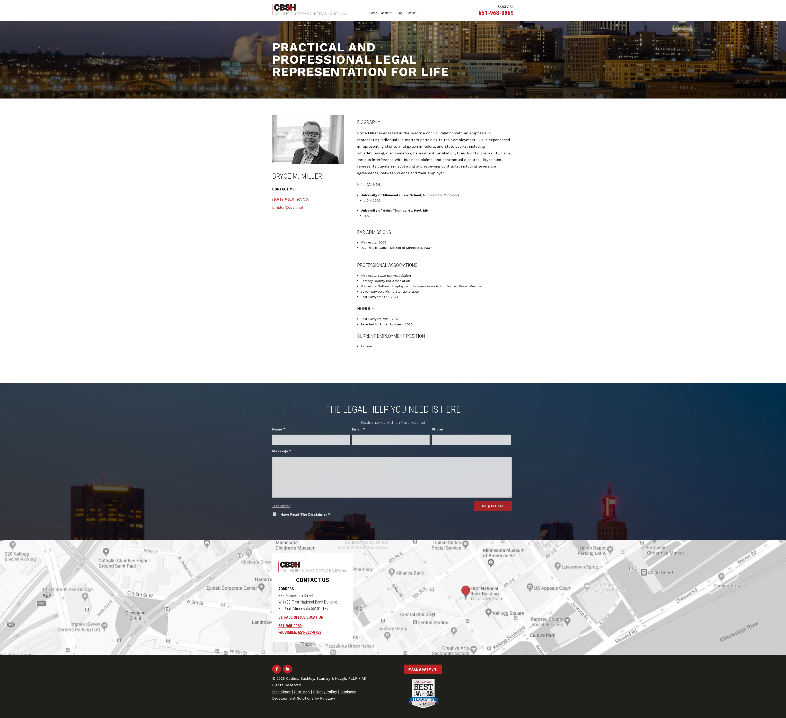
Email (358, 429)
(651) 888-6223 (290, 200)
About (385, 13)
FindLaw (327, 698)
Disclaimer (281, 506)
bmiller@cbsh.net (288, 207)
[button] (782, 688)
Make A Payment (423, 669)
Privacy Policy (325, 692)
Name (278, 429)
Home (373, 13)
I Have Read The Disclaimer (304, 514)
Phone (437, 429)
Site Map (302, 692)
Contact (412, 13)
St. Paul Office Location (300, 617)
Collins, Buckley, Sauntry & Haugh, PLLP (321, 678)
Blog (399, 13)
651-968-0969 (496, 12)
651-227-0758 (309, 632)
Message (281, 451)
